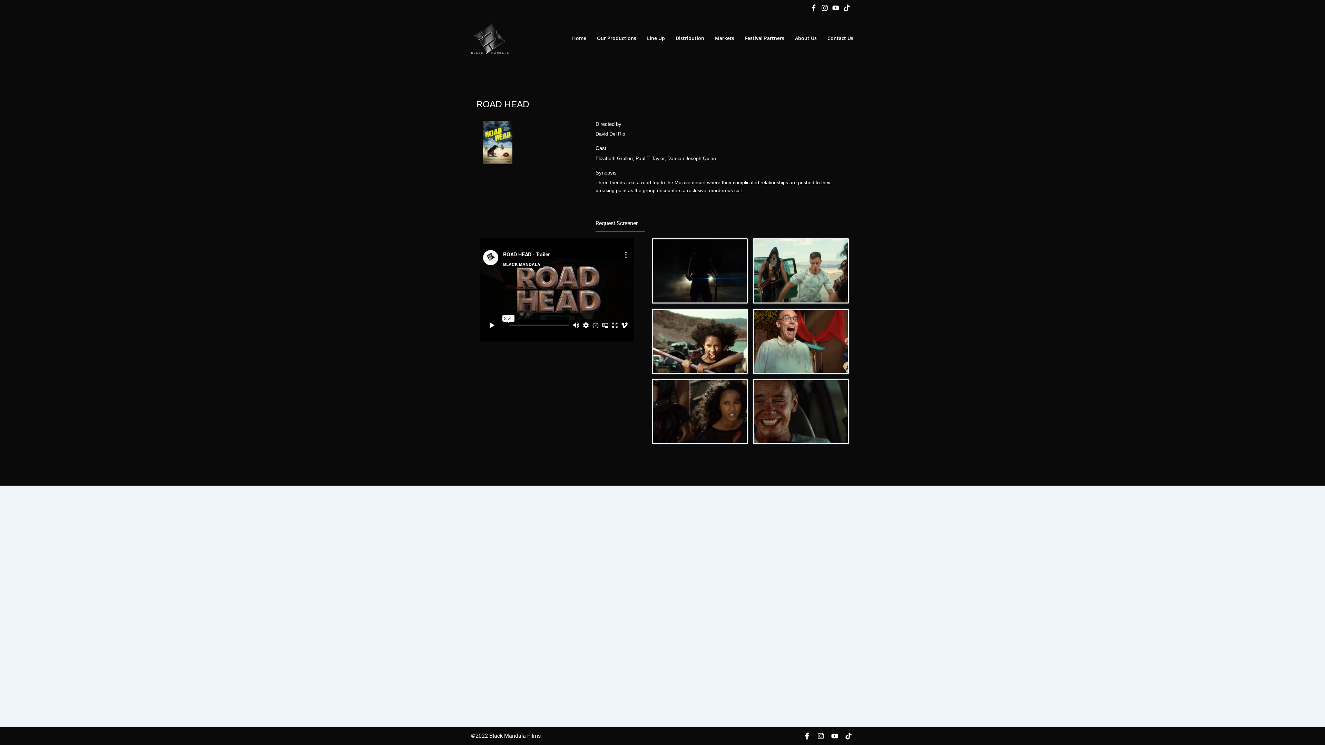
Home (579, 38)
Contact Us (840, 38)
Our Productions (616, 38)
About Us (806, 38)
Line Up (656, 38)
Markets (724, 38)
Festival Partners (764, 38)
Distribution (690, 38)
